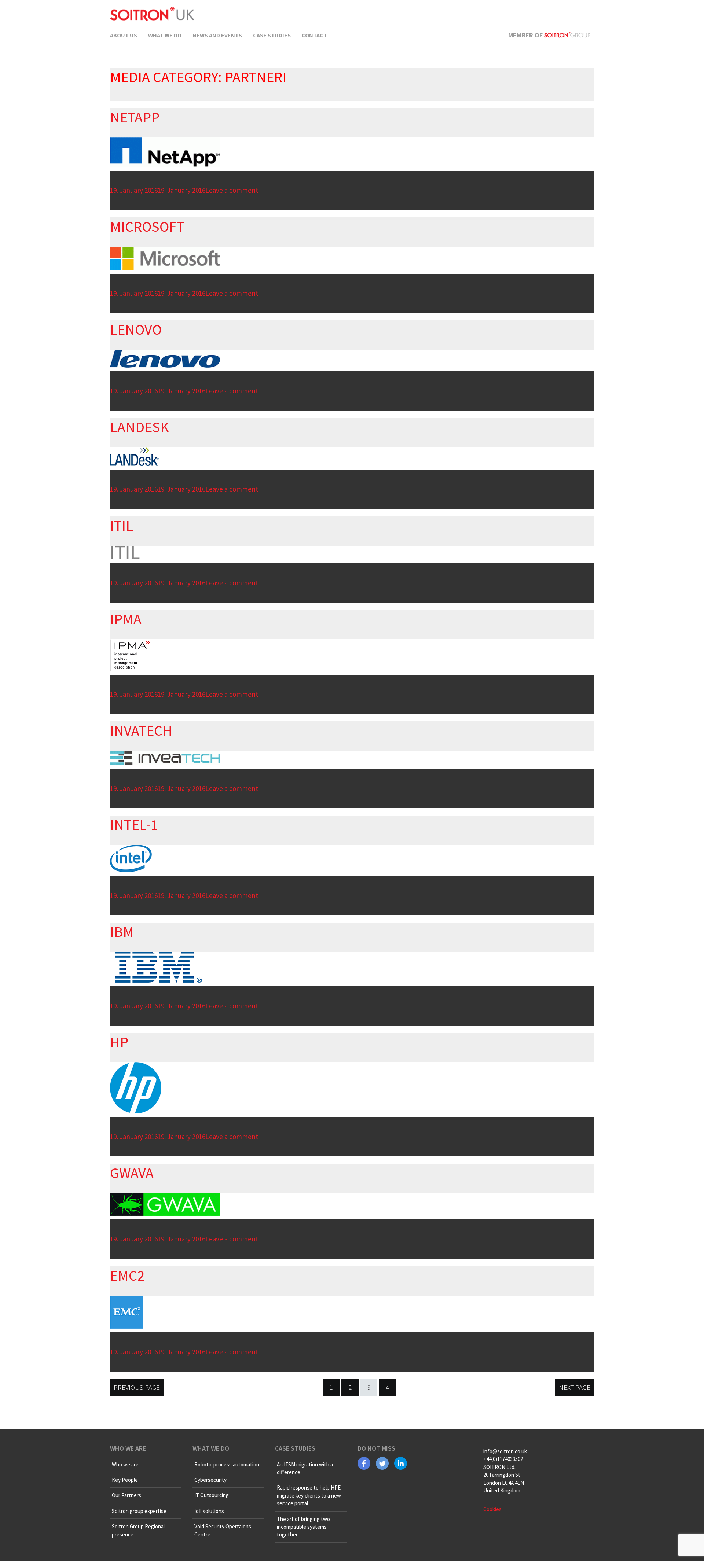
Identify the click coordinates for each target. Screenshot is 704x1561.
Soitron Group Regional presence (138, 1530)
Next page (574, 1387)
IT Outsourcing (211, 1495)
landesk (139, 427)
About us (123, 35)
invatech (141, 730)
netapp (135, 117)
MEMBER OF (526, 35)
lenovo (136, 329)
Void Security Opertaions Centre (222, 1530)
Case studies (272, 35)
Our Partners (126, 1495)
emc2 (127, 1275)
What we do (165, 35)
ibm (122, 932)
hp (119, 1042)
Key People (125, 1479)
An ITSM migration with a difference (305, 1468)
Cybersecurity (210, 1479)
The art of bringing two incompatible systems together (303, 1527)
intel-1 (134, 825)
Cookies (492, 1509)
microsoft (147, 226)
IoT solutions (209, 1510)
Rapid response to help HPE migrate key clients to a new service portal (309, 1495)
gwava (132, 1173)
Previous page (137, 1387)
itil (121, 525)
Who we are (125, 1464)
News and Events (217, 35)
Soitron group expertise (139, 1510)
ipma (126, 619)
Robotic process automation (226, 1464)
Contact (314, 35)
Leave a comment (231, 190)
